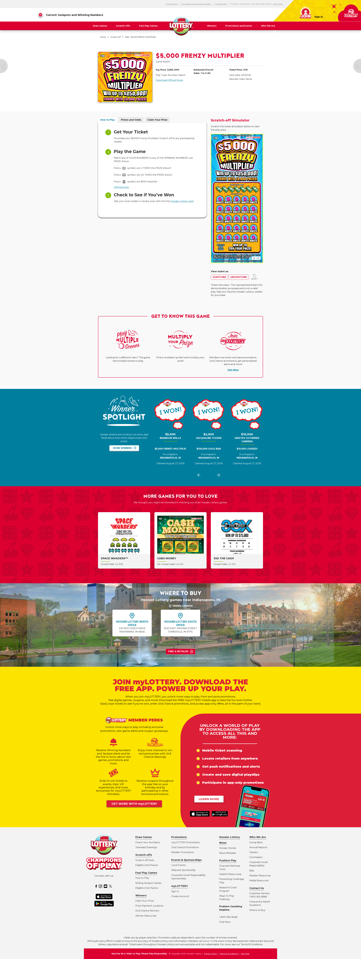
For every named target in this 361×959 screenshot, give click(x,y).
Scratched (219, 277)
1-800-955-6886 (258, 896)
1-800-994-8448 (228, 917)
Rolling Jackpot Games (148, 883)
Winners (211, 26)
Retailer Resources (260, 875)
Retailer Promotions (182, 852)
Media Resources (258, 880)
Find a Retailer (178, 651)
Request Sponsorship (183, 870)
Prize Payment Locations (149, 905)
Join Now (233, 370)
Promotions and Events (238, 26)
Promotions (179, 837)
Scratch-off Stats (144, 860)
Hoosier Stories (227, 848)
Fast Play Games (148, 26)
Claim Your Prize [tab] (157, 119)
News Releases (227, 853)
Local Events (178, 865)
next (218, 475)
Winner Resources (145, 915)
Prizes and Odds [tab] (131, 119)
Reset (254, 279)
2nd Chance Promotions (185, 847)
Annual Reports (258, 847)
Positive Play (221, 4)
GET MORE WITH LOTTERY (134, 803)
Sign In (318, 17)
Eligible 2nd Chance (146, 865)
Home (103, 37)
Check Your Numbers (147, 842)
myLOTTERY (179, 886)
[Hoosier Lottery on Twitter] (111, 886)
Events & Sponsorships (186, 859)
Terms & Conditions (229, 954)
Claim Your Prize (144, 900)
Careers (253, 852)
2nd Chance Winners (147, 910)
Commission (256, 857)
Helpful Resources (229, 874)
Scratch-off (115, 37)
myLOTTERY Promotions (185, 842)
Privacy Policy (210, 954)
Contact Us (256, 888)
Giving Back (171, 4)
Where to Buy (257, 910)
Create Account (180, 896)
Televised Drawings (146, 847)
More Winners (122, 448)
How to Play (142, 878)
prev (199, 475)
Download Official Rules (169, 80)
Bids (251, 870)
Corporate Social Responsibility (196, 4)
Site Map (245, 954)
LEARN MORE (209, 799)
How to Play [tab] (107, 119)
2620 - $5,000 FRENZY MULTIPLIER (140, 37)
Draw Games (100, 26)
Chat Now (278, 4)
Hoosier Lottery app (182, 201)
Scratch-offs (123, 26)
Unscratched (238, 277)
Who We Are (268, 26)
